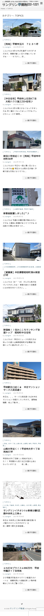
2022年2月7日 (18, 216)
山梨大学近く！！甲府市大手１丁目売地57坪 (21, 450)
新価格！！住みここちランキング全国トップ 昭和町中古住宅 (21, 331)
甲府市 (35, 443)
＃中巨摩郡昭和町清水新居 (25, 267)
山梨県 (25, 443)
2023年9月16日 (18, 47)
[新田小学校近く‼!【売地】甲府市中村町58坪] (22, 140)
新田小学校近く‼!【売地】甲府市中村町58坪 (22, 157)
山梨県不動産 (18, 209)
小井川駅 (28, 505)
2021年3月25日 (18, 336)
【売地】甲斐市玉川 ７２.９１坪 (20, 43)
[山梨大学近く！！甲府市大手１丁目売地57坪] (22, 428)
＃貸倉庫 (38, 267)
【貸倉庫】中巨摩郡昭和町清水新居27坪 (21, 274)
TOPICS (6, 40)
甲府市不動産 (28, 209)
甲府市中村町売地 (20, 152)
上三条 (6, 505)
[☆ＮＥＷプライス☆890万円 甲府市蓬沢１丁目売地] (22, 552)
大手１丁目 (11, 443)
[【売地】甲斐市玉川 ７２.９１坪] (22, 28)
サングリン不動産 (17, 608)
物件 (30, 443)
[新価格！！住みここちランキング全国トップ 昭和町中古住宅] (22, 313)
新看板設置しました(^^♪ (16, 213)
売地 (5, 443)
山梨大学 (19, 443)
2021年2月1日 (18, 393)
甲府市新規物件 (32, 152)
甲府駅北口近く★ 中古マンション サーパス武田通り (22, 388)
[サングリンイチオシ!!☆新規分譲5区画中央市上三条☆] (22, 490)
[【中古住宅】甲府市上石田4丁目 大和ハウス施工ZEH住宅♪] (22, 82)
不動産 (11, 505)
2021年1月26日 (18, 516)
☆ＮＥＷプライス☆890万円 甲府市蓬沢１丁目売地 (21, 569)
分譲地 (22, 505)
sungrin (8, 47)
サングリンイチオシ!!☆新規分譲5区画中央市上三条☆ (22, 512)
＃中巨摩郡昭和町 (10, 267)
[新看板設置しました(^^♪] (22, 197)
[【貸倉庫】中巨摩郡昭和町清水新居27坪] (22, 252)
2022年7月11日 (18, 162)
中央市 (17, 505)
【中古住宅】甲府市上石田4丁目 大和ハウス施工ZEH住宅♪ (20, 100)
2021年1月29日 (18, 455)
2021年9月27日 (18, 278)
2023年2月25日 (18, 104)
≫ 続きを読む (31, 63)
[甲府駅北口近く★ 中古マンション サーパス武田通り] (22, 371)
